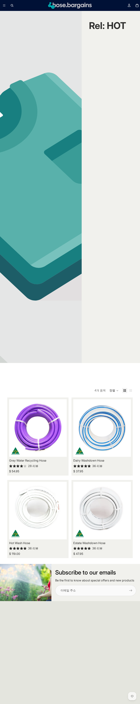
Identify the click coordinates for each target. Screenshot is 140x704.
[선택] (61, 451)
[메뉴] (4, 5)
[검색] (12, 5)
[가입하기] (131, 590)
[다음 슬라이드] (61, 428)
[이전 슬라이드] (14, 428)
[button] (113, 391)
